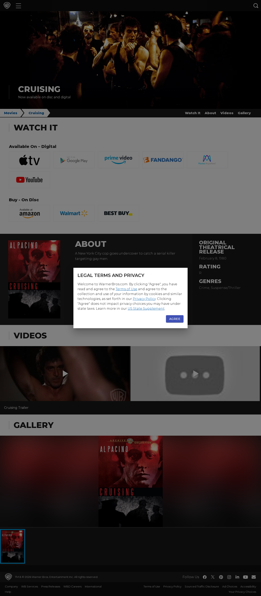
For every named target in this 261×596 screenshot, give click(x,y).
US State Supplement (146, 309)
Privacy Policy (144, 299)
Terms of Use (126, 289)
